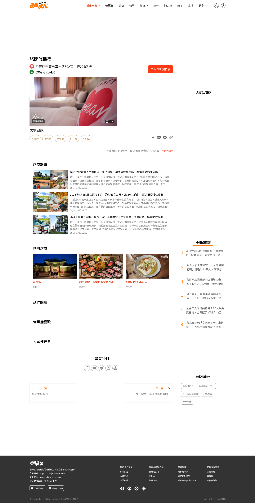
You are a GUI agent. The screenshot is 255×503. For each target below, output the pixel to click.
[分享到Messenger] (165, 137)
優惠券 (109, 5)
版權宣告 (153, 480)
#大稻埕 (187, 401)
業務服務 (182, 467)
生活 (190, 5)
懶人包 (168, 5)
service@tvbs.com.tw (50, 477)
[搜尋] (216, 5)
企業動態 (124, 480)
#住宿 (73, 139)
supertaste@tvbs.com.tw (52, 473)
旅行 (156, 5)
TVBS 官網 (208, 499)
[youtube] (129, 488)
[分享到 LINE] (159, 137)
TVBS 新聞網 (220, 499)
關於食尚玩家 (126, 467)
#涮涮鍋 (207, 394)
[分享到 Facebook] (153, 137)
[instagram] (143, 488)
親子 (180, 5)
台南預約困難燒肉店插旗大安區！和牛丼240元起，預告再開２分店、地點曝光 (205, 282)
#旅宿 (35, 139)
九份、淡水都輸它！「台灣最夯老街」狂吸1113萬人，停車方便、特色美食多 (205, 267)
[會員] (223, 5)
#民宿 (60, 139)
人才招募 (124, 475)
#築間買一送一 (206, 386)
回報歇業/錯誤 (167, 150)
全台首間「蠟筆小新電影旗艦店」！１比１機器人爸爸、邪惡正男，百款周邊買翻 (205, 296)
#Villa (48, 139)
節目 (121, 5)
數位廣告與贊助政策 (187, 480)
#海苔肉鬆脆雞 (190, 394)
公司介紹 (124, 471)
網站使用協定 (184, 475)
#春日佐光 (188, 386)
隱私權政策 (183, 471)
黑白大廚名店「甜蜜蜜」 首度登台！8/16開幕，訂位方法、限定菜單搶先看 (205, 253)
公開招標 (211, 471)
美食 (142, 5)
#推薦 (86, 139)
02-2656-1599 (51, 480)
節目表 (152, 475)
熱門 (132, 5)
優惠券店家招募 (156, 467)
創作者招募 (154, 471)
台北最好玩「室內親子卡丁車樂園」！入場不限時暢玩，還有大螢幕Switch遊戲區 (205, 325)
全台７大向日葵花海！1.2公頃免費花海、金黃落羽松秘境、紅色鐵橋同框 (205, 310)
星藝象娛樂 (212, 480)
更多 (201, 5)
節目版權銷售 (213, 467)
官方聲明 (211, 475)
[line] (136, 488)
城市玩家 (91, 5)
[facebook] (122, 488)
